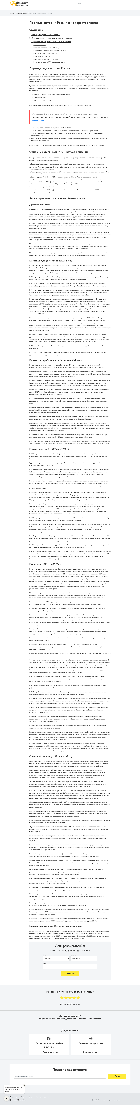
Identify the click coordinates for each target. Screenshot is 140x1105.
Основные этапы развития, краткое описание (51, 38)
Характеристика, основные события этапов (51, 41)
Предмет (45, 955)
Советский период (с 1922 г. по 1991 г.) (46, 59)
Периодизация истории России (45, 34)
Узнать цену (70, 973)
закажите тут (38, 120)
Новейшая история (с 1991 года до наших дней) (49, 62)
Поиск (117, 1076)
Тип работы (74, 955)
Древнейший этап (39, 45)
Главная (12, 13)
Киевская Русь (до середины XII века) (46, 48)
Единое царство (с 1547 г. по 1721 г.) (45, 53)
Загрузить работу (42, 1097)
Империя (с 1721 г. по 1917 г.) (42, 56)
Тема (44, 963)
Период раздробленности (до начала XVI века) (49, 51)
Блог (30, 1097)
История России (21, 13)
